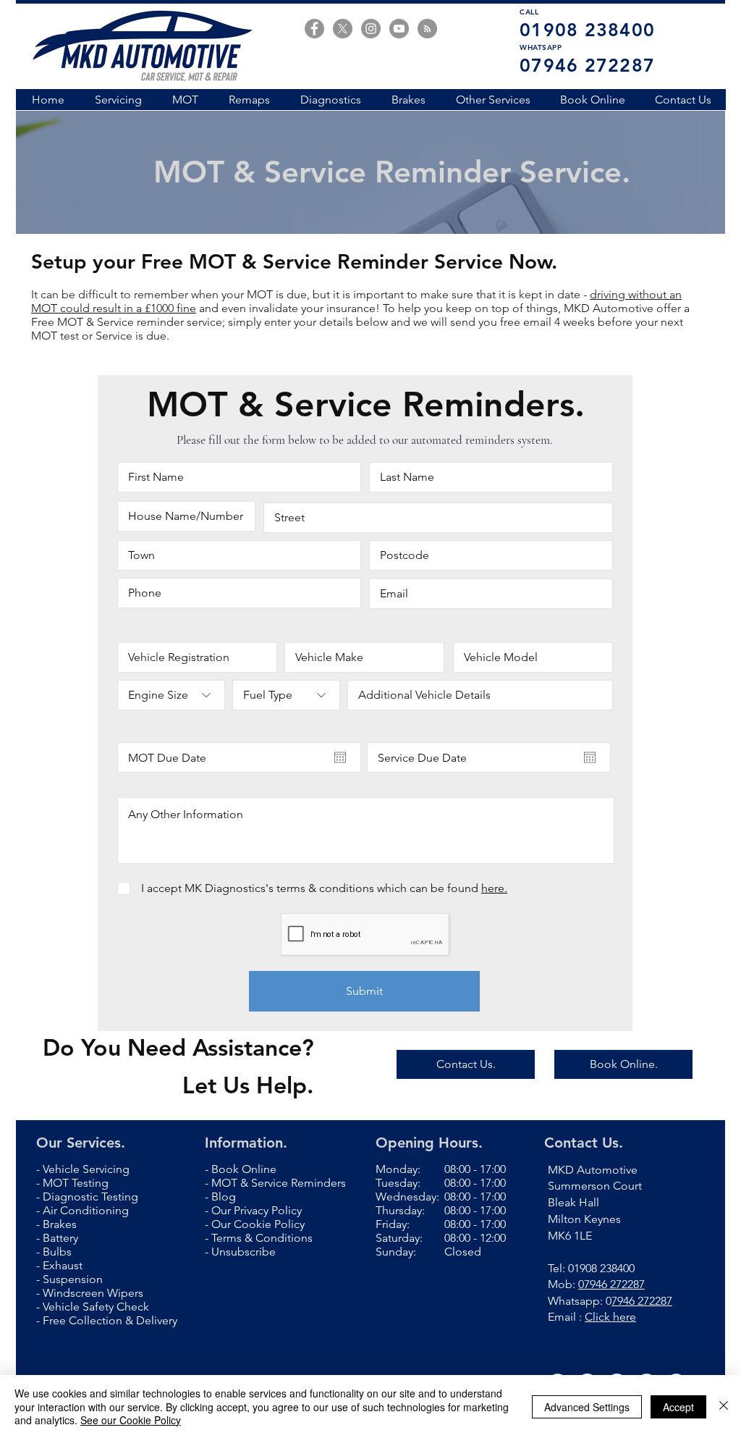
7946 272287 (641, 1301)
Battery (60, 1238)
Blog (223, 1196)
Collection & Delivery (123, 1320)
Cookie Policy (269, 1224)
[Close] (723, 1406)
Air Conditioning (86, 1210)
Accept (678, 1407)
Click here (610, 1317)
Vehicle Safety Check (96, 1306)
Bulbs (59, 1251)
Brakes (60, 1224)
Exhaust (62, 1265)
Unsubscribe (243, 1251)
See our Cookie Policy (130, 1420)
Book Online (243, 1169)
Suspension (73, 1279)
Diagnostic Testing (90, 1196)
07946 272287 (611, 1284)
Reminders (318, 1183)
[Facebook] (314, 28)
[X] (342, 28)
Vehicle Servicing (86, 1169)
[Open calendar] (340, 757)
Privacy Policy (268, 1210)
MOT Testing (76, 1183)
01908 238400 (601, 1268)
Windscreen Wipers (93, 1293)
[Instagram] (371, 28)
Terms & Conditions (262, 1238)
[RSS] (427, 28)
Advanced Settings (587, 1407)
